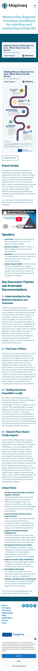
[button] (35, 639)
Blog (4, 615)
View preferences (19, 666)
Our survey (6, 610)
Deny (19, 661)
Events (5, 620)
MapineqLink (7, 613)
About (4, 605)
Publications (7, 618)
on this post (23, 591)
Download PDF (10, 158)
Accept (19, 656)
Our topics (6, 608)
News (4, 623)
